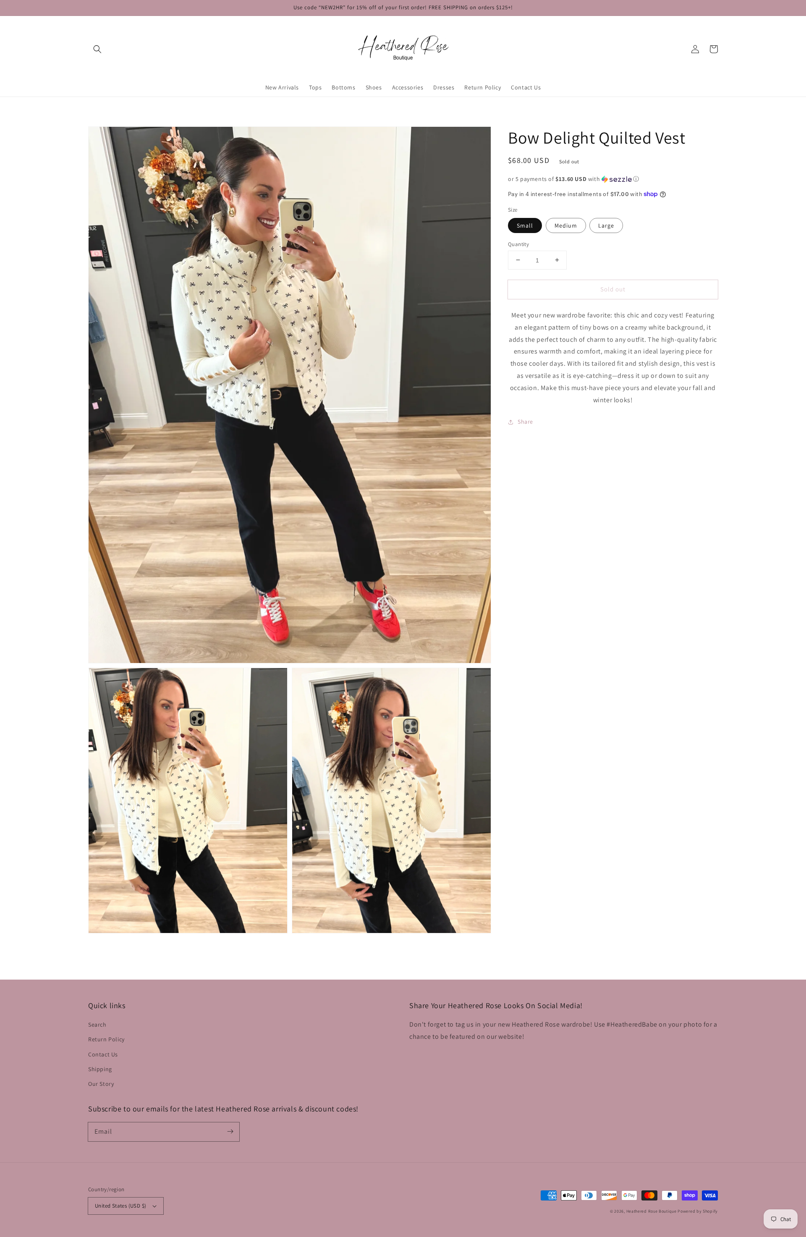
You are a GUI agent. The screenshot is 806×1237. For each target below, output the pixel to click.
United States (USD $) (120, 1205)
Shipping (100, 1069)
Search (97, 1024)
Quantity (518, 243)
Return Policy (106, 1039)
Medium (566, 225)
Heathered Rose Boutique (651, 1211)
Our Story (101, 1084)
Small (525, 225)
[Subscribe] (230, 1131)
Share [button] (525, 421)
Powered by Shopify (698, 1211)
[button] (97, 49)
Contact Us (103, 1054)
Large (606, 225)
